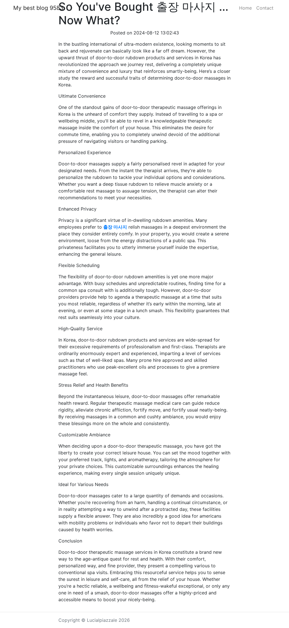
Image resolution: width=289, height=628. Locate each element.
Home (245, 8)
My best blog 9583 (38, 8)
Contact (264, 8)
